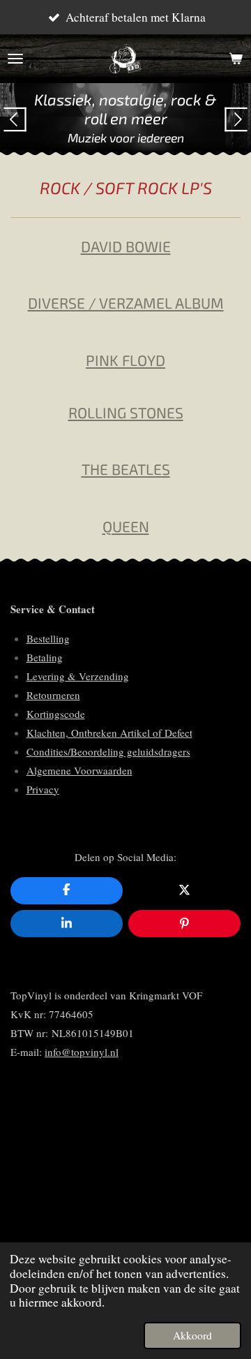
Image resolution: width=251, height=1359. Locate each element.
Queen (125, 526)
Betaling (44, 657)
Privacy (42, 789)
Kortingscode (55, 714)
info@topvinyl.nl (82, 1052)
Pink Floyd (125, 360)
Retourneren (53, 695)
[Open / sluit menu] (15, 58)
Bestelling (48, 638)
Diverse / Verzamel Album (126, 302)
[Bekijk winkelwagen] (235, 58)
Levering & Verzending (77, 676)
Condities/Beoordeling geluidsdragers (108, 751)
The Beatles (126, 469)
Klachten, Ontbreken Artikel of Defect (109, 733)
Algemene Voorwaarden (79, 770)
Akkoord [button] (192, 1335)
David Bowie (126, 246)
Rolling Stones (125, 412)
